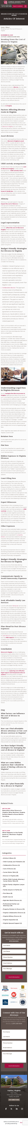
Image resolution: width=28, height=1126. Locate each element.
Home (2, 27)
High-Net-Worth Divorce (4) (12, 900)
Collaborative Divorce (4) (11, 865)
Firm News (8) (7, 893)
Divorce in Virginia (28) (10, 876)
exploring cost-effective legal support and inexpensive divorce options (13, 672)
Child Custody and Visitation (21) (14, 861)
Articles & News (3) (9, 858)
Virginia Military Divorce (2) (12, 916)
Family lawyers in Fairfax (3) (12, 890)
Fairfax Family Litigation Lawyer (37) (13, 885)
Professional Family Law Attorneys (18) (11, 904)
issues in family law (7, 191)
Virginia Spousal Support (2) (12, 923)
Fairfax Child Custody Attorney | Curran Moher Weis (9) (13, 880)
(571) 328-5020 (7, 6)
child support (10, 637)
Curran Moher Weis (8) (10, 872)
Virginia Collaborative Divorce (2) (14, 912)
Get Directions (14, 1099)
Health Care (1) (8, 897)
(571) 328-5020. (14, 941)
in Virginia (9, 106)
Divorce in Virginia (6, 652)
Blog (7, 27)
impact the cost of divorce (9, 204)
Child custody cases (16, 170)
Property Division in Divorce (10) (14, 909)
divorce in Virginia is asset (16, 141)
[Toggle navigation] (25, 6)
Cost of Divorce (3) (9, 869)
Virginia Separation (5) (10, 919)
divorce (15, 87)
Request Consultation (17, 6)
